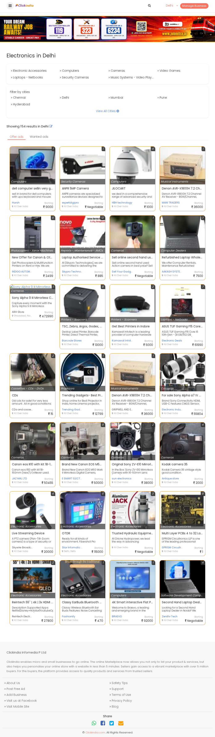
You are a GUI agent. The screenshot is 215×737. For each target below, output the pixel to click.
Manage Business (194, 6)
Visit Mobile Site (18, 706)
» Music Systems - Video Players (132, 77)
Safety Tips (120, 683)
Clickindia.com (95, 732)
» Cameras (117, 71)
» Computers (69, 71)
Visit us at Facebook (22, 701)
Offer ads (17, 137)
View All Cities (106, 111)
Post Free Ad (16, 689)
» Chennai (18, 97)
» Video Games (168, 71)
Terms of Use (121, 695)
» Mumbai (116, 97)
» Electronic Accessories (29, 71)
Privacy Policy (122, 701)
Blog (115, 706)
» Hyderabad (20, 104)
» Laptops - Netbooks (27, 77)
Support (118, 689)
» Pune (162, 97)
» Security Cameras (74, 77)
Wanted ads (39, 137)
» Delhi (64, 97)
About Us (13, 683)
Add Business (17, 695)
